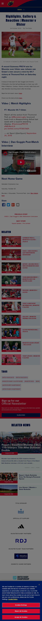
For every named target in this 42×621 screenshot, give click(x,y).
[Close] (39, 585)
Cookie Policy (12, 599)
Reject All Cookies (21, 611)
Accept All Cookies (21, 617)
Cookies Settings (21, 605)
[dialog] (21, 601)
